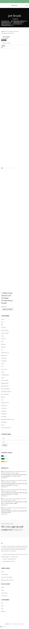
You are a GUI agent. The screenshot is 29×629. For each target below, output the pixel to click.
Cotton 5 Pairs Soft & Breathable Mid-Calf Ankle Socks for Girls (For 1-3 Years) (14, 493)
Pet (2, 366)
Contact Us (4, 595)
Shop (2, 590)
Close (3, 45)
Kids (2, 322)
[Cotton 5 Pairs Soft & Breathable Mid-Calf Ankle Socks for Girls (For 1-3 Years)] (14, 490)
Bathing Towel (5, 386)
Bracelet (3, 347)
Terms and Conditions (6, 577)
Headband (3, 361)
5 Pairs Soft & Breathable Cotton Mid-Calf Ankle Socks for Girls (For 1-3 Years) (14, 484)
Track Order (4, 593)
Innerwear (3, 416)
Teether (3, 338)
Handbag (3, 411)
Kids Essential (4, 330)
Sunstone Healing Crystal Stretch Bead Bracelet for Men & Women (14, 511)
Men (2, 341)
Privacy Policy (4, 574)
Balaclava (3, 344)
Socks (2, 336)
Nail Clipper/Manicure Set (7, 419)
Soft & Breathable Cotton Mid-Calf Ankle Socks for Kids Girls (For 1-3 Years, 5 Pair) (14, 475)
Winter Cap (4, 355)
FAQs (2, 571)
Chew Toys (4, 369)
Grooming (3, 358)
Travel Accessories (6, 427)
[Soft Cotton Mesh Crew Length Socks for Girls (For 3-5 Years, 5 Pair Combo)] (14, 499)
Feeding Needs (5, 374)
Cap (2, 349)
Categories (15, 18)
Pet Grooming (4, 380)
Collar (2, 372)
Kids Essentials (5, 333)
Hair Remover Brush (6, 391)
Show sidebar (6, 36)
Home (2, 319)
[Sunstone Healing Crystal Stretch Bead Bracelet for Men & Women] (14, 508)
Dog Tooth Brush (5, 388)
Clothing (3, 327)
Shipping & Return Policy (7, 580)
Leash (2, 377)
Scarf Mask (4, 422)
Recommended (5, 394)
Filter (4, 445)
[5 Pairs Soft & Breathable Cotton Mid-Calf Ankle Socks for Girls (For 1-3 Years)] (14, 481)
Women (3, 397)
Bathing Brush (4, 383)
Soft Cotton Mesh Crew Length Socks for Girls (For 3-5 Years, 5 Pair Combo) (14, 502)
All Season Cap (5, 352)
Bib (2, 324)
